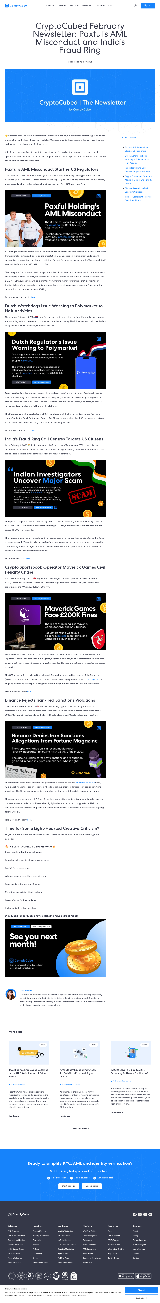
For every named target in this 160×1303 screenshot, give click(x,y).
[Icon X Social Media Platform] (145, 1214)
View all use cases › (65, 1263)
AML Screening (13, 1231)
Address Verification (16, 1245)
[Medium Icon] (150, 1214)
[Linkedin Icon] (140, 1214)
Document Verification (16, 1236)
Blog (110, 1231)
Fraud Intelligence (15, 1258)
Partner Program (139, 1240)
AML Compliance (89, 1249)
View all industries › (40, 1263)
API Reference (113, 1240)
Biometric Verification (16, 1240)
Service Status (113, 1258)
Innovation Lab (139, 1249)
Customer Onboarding (67, 1245)
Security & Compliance (92, 1258)
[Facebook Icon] (135, 1214)
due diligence (92, 680)
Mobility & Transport (41, 1236)
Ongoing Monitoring (66, 1249)
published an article (85, 783)
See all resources (79, 1128)
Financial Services (40, 1231)
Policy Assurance (89, 1245)
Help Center (112, 1254)
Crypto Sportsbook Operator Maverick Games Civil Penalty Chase (138, 180)
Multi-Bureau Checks (16, 1249)
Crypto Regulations (18, 1084)
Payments (37, 1240)
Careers (136, 1254)
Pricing (135, 1236)
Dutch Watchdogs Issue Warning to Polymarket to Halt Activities (137, 159)
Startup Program (139, 1245)
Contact (136, 1258)
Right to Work (63, 1258)
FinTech (36, 1249)
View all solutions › (15, 1263)
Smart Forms (88, 1254)
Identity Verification (65, 1231)
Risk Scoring (87, 1240)
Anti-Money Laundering (71, 1084)
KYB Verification (64, 1240)
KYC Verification (64, 1236)
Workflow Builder (89, 1231)
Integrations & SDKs (116, 1249)
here (33, 298)
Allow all (141, 1290)
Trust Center (88, 1263)
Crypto (35, 1258)
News (43, 1045)
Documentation (114, 1236)
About (135, 1231)
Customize (140, 1298)
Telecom (36, 1245)
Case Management (90, 1236)
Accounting (37, 1254)
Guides (93, 1045)
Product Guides (114, 1245)
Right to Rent (63, 1254)
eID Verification (14, 1254)
